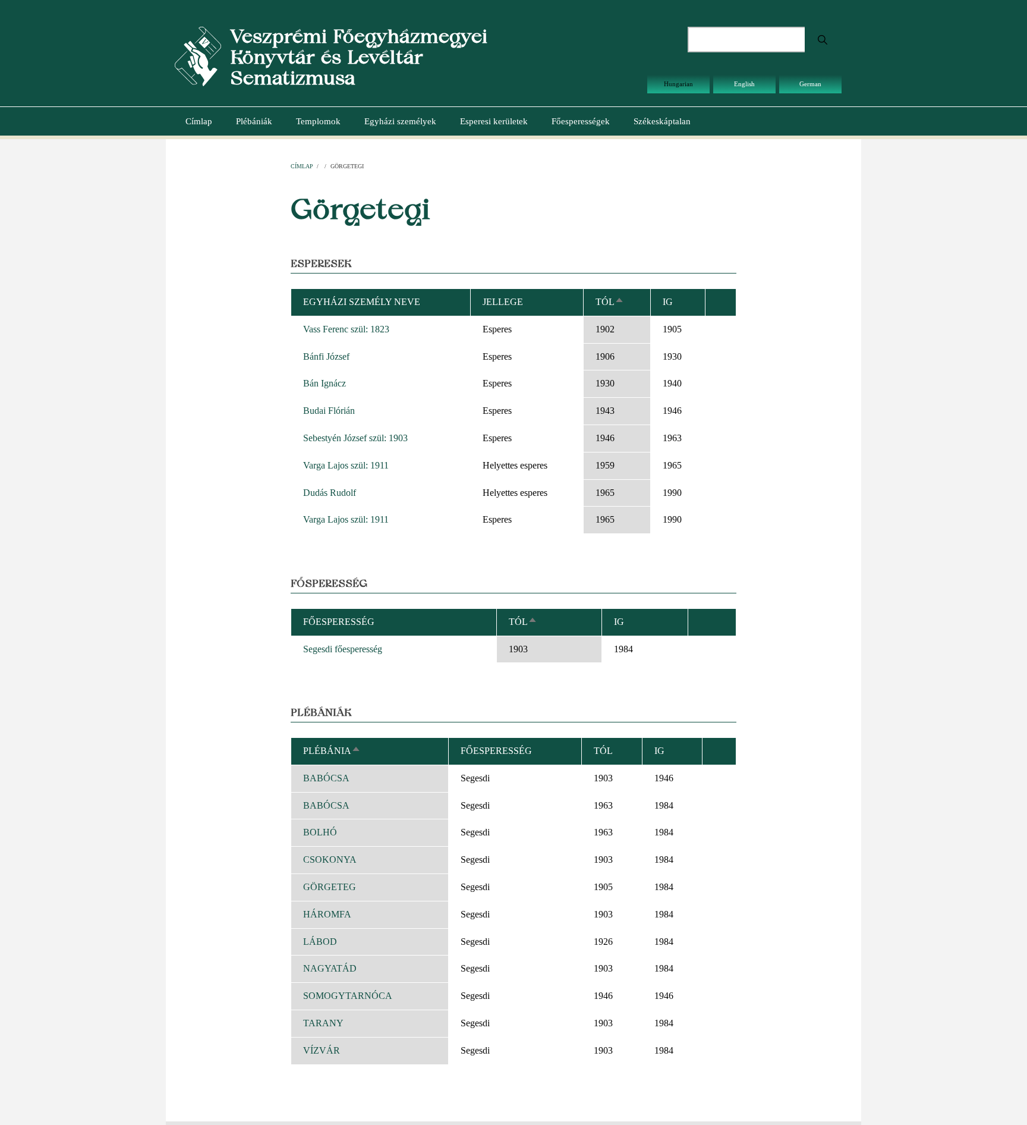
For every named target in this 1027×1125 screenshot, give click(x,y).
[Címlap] (198, 56)
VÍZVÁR (321, 1050)
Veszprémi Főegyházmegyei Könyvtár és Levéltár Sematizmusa (358, 56)
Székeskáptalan (662, 121)
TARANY (323, 1023)
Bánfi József (326, 356)
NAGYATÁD (330, 968)
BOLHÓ (320, 832)
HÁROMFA (327, 914)
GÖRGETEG (329, 887)
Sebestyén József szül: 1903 (355, 438)
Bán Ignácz (324, 383)
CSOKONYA (330, 859)
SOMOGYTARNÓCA (347, 996)
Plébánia (332, 751)
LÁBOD (320, 942)
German (810, 83)
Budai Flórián (329, 411)
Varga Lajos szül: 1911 (346, 465)
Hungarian (678, 83)
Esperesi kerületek (494, 121)
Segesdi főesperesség (342, 649)
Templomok (318, 121)
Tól (610, 302)
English (744, 83)
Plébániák (254, 121)
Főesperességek (581, 121)
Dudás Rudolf (329, 493)
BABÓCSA (326, 778)
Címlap (198, 121)
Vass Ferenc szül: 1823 (346, 329)
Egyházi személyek (400, 121)
